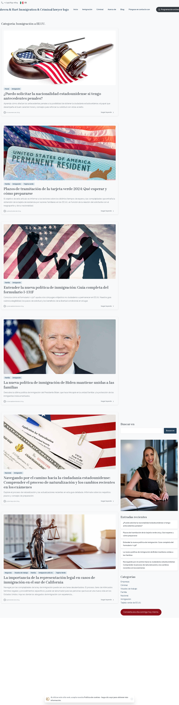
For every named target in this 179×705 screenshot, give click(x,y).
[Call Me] (11, 693)
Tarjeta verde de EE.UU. (131, 603)
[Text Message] (6, 693)
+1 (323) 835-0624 (11, 3)
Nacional (124, 595)
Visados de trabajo (129, 589)
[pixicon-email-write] (173, 629)
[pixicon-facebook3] (158, 629)
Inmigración (126, 599)
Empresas (125, 582)
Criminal (124, 585)
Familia (124, 592)
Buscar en (128, 424)
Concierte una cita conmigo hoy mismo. (141, 612)
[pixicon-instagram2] (165, 629)
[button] (30, 666)
